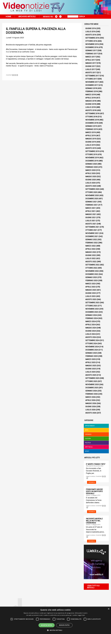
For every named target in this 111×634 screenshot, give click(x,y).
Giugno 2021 (90, 217)
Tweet (15, 75)
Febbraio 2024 (91, 318)
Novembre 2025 (92, 384)
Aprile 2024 (90, 325)
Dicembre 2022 (91, 274)
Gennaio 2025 (91, 353)
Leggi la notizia (90, 476)
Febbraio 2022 (91, 243)
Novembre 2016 (92, 44)
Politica (88, 443)
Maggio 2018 (90, 101)
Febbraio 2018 (91, 91)
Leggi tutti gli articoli (93, 587)
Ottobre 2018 (91, 117)
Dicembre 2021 (91, 236)
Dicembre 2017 (91, 85)
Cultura (88, 438)
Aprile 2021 (90, 211)
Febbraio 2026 (91, 394)
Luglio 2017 (90, 69)
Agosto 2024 (90, 337)
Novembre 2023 (92, 309)
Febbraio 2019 (91, 129)
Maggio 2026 (90, 403)
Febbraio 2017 (91, 54)
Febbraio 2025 (91, 356)
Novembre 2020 (92, 195)
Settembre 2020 (92, 189)
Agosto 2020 (90, 186)
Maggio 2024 (90, 328)
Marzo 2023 (90, 284)
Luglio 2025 (90, 372)
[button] (55, 630)
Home (8, 16)
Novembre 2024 (92, 347)
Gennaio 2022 (91, 239)
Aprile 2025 (90, 362)
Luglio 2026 (90, 410)
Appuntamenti (90, 426)
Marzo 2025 (90, 359)
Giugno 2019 (90, 142)
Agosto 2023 (90, 299)
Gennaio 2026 (91, 391)
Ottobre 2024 (91, 343)
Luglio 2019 (90, 145)
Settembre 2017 (92, 76)
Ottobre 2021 (91, 230)
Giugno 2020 (90, 180)
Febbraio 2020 (91, 167)
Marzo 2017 (90, 57)
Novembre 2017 (92, 82)
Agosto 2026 (90, 413)
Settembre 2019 (92, 151)
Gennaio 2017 (91, 50)
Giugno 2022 (90, 255)
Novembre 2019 (92, 158)
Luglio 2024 (90, 334)
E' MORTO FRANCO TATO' (95, 464)
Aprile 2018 (90, 98)
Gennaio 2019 (91, 126)
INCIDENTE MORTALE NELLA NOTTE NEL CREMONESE (94, 521)
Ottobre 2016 (91, 41)
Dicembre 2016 (91, 47)
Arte (86, 430)
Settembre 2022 (92, 265)
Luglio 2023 (90, 296)
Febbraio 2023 (91, 280)
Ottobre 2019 (91, 154)
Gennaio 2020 (91, 164)
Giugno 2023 (90, 293)
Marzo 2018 (90, 95)
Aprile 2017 (90, 60)
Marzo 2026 (90, 397)
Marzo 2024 (90, 321)
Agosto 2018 (90, 110)
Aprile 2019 (90, 136)
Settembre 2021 (92, 227)
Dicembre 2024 (91, 350)
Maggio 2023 (90, 290)
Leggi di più (81, 615)
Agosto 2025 (90, 375)
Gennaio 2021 (91, 202)
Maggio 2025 (90, 366)
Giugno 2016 (90, 28)
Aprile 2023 (90, 287)
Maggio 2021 (90, 214)
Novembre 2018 (92, 120)
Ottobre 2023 (91, 306)
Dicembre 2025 (91, 388)
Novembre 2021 (92, 233)
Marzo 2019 (90, 132)
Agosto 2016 (90, 35)
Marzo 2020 (90, 170)
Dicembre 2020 (91, 199)
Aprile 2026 (90, 400)
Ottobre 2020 (91, 192)
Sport (87, 451)
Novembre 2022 (92, 271)
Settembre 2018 (92, 113)
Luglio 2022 (90, 258)
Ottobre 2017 (91, 79)
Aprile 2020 (90, 173)
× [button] (108, 609)
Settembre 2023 (92, 303)
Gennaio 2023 (91, 277)
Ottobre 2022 (91, 268)
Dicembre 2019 (91, 161)
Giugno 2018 (90, 104)
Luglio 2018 (90, 107)
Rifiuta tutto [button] (64, 625)
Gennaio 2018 (91, 88)
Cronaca (88, 434)
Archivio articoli (27, 16)
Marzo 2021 (90, 208)
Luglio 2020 (90, 183)
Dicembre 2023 (91, 312)
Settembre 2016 (92, 38)
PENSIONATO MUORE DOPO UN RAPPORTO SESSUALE (94, 491)
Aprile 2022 (90, 249)
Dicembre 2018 (91, 123)
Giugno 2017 (90, 66)
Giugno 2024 (90, 331)
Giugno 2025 (90, 369)
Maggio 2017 (90, 63)
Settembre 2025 (92, 378)
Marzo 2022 (90, 246)
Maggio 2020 (90, 176)
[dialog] (55, 620)
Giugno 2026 (90, 406)
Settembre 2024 (92, 340)
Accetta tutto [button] (46, 625)
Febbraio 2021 (91, 205)
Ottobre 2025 (91, 381)
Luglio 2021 (90, 221)
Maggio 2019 (90, 139)
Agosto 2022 (90, 262)
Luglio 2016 (90, 32)
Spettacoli (89, 447)
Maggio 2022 (90, 252)
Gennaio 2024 (91, 315)
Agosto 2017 (90, 72)
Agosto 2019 (90, 148)
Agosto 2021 (90, 224)
